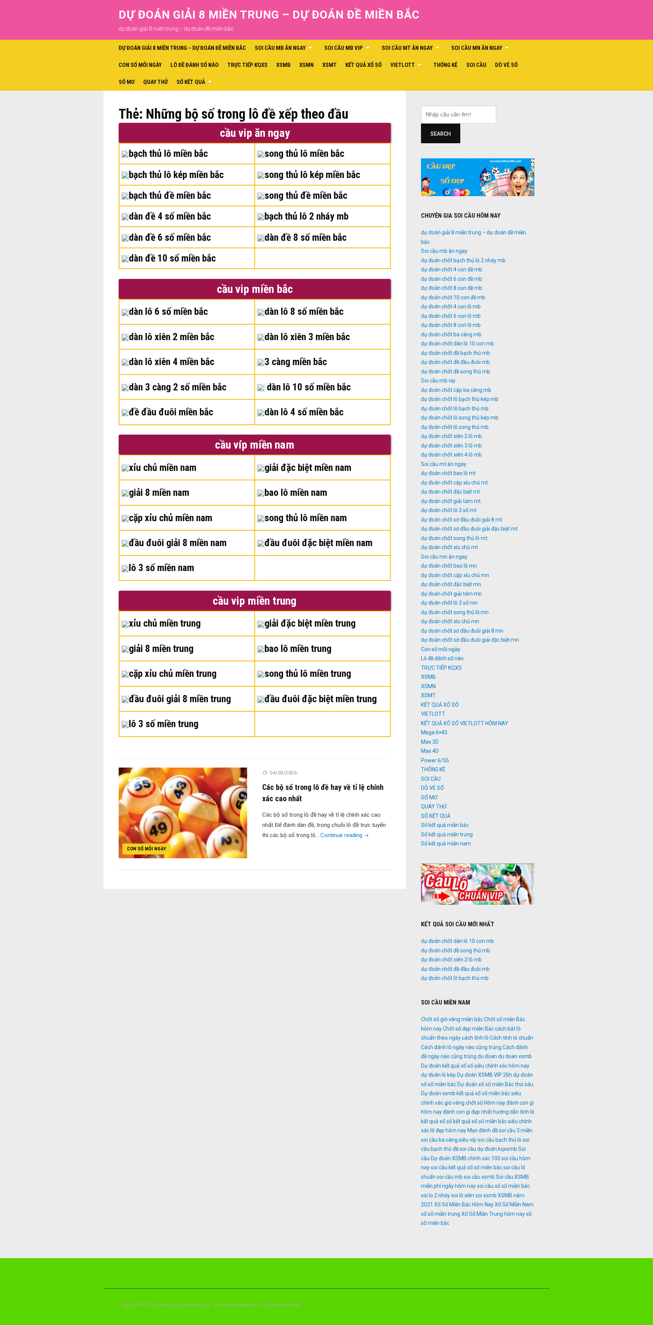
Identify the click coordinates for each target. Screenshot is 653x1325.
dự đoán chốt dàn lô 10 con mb (457, 344)
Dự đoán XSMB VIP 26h (484, 1075)
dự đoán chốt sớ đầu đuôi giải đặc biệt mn (470, 640)
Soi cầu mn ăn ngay (476, 48)
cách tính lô (475, 1038)
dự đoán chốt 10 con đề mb (453, 297)
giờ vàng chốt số (463, 1103)
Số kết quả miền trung (447, 834)
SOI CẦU (476, 65)
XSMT (329, 65)
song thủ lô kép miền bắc (312, 174)
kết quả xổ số (436, 1121)
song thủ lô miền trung (308, 673)
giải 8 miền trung (161, 648)
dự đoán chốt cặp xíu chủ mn (455, 575)
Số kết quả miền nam (446, 844)
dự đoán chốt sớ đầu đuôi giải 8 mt (461, 520)
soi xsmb (486, 1195)
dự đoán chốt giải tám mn (451, 594)
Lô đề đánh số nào (194, 65)
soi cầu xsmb (479, 1177)
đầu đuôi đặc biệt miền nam (319, 542)
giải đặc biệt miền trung (310, 623)
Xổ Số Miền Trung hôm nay (493, 1214)
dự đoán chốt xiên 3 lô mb (451, 446)
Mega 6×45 (434, 732)
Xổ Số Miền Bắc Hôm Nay (464, 1204)
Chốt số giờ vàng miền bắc (452, 1019)
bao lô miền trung (298, 648)
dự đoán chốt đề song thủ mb (455, 371)
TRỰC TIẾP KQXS (247, 65)
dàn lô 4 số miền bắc (304, 412)
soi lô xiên (462, 1195)
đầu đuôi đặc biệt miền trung (321, 698)
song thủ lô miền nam (306, 517)
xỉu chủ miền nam (163, 467)
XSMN (306, 65)
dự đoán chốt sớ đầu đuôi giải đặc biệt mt (469, 529)
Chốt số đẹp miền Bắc (468, 1029)
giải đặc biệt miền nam (308, 467)
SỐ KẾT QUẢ (190, 82)
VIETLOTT (402, 65)
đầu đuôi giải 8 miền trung (180, 698)
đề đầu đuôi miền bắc (171, 412)
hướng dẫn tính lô (513, 1112)
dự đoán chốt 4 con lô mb (451, 306)
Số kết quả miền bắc (445, 825)
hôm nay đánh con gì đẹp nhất (456, 1112)
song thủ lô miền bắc (304, 153)
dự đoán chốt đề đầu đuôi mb (455, 362)
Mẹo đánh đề (482, 1130)
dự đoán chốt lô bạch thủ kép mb (459, 399)
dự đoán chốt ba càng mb (451, 334)
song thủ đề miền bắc (306, 195)
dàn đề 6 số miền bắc (170, 237)
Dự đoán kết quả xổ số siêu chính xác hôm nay (475, 1066)
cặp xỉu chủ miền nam (170, 517)
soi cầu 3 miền (515, 1130)
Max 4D (430, 751)
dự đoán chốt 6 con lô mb (451, 316)
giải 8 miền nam (159, 492)
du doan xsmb (515, 1056)
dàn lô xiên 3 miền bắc (307, 336)
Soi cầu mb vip (343, 48)
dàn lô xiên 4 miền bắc (171, 361)
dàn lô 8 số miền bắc (304, 311)
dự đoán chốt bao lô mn (449, 566)
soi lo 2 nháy (435, 1195)
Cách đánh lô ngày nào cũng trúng (461, 1047)
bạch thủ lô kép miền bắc (176, 174)
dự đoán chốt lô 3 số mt (449, 510)
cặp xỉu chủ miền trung (173, 673)
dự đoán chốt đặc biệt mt (450, 492)
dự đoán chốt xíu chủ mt (449, 547)
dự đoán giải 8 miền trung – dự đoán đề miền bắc (269, 14)
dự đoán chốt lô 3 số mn (449, 603)
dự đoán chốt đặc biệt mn (451, 584)
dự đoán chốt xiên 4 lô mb (451, 455)
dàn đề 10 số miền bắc (172, 258)
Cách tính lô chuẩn (511, 1038)
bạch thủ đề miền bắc (170, 195)
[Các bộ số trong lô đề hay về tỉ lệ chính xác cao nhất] (183, 812)
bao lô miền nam (296, 492)
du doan (487, 1056)
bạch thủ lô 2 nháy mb (306, 216)
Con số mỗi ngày (140, 65)
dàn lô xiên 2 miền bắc (171, 336)
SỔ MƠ (127, 82)
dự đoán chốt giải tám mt (451, 501)
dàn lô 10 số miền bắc (308, 387)
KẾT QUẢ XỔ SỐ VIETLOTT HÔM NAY (464, 723)
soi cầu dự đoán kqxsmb (488, 1149)
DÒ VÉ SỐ (506, 65)
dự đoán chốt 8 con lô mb (451, 325)
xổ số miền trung (440, 1214)
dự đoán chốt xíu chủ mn (450, 621)
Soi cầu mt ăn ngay (407, 48)
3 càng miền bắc (296, 361)
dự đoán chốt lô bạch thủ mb (455, 409)
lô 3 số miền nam (161, 567)
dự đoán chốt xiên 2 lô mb (451, 436)
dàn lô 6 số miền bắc (168, 311)
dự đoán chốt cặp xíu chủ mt (454, 483)
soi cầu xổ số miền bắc (503, 1186)
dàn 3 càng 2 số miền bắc (177, 387)
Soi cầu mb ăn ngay (280, 48)
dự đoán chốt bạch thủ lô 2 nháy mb (463, 260)
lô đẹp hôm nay (448, 1130)
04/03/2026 (283, 772)
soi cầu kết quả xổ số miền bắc (466, 1167)
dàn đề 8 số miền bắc (306, 237)
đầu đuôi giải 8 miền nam (178, 542)
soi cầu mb (450, 1177)
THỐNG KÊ (445, 65)
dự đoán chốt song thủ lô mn (455, 612)
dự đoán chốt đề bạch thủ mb (455, 353)
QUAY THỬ (155, 82)
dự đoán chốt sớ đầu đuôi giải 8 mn (462, 631)
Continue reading (345, 835)
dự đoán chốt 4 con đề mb (451, 269)
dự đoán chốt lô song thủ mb (455, 427)
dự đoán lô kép (438, 1075)
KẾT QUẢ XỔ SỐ (363, 65)
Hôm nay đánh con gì (509, 1103)
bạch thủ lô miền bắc (168, 153)
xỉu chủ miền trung (165, 623)
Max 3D (430, 742)
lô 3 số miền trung (163, 723)
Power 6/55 (435, 760)
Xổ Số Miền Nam (514, 1204)
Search (440, 134)
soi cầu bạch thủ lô (499, 1140)
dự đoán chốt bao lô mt (448, 473)
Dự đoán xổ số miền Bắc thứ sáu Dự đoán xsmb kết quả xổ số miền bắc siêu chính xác (477, 1093)
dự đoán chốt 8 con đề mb (451, 288)
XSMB (283, 65)
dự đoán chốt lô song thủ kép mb (459, 418)
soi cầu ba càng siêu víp (449, 1140)
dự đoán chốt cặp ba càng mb (456, 390)
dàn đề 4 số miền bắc (170, 216)
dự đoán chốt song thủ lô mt (454, 538)
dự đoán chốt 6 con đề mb (451, 279)
